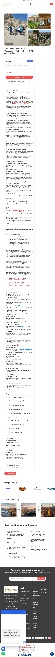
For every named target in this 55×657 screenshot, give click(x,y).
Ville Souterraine (15, 94)
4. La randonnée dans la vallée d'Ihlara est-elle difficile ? (38, 535)
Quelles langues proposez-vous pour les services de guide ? (15, 553)
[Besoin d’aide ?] (3, 649)
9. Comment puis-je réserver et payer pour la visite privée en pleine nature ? (16, 557)
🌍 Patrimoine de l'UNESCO (13, 305)
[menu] (22, 612)
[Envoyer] (24, 642)
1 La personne (9, 72)
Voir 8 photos (10, 43)
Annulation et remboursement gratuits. (16, 81)
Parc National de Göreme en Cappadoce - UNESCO (19, 285)
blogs (34, 607)
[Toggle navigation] (51, 4)
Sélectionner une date (11, 68)
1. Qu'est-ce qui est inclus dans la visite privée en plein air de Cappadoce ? (14, 531)
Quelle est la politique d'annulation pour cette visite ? (39, 550)
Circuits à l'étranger (24, 591)
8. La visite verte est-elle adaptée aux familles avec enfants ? (40, 545)
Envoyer (41, 578)
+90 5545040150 (10, 598)
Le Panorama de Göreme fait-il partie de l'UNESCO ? (16, 548)
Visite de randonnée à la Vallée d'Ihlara (17, 279)
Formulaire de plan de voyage (35, 611)
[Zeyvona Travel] (11, 589)
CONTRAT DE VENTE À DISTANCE (35, 625)
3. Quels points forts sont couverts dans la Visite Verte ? (15, 543)
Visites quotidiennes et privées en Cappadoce (25, 609)
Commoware (16, 645)
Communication (36, 621)
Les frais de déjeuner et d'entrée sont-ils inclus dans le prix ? (38, 531)
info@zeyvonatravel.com (11, 595)
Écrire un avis (10, 473)
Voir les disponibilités (19, 77)
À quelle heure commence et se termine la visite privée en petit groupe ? (38, 540)
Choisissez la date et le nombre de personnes (17, 65)
